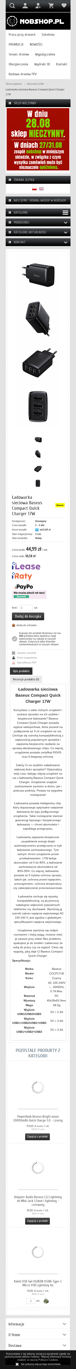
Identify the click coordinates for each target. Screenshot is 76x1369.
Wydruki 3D (42, 64)
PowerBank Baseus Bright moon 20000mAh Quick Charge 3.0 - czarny (38, 1118)
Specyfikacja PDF (26, 662)
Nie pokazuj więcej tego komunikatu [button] (41, 1364)
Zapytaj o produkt (26, 653)
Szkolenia (48, 34)
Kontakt (61, 64)
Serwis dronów (19, 54)
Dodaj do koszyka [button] (28, 616)
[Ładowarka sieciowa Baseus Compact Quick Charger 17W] (38, 275)
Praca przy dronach (22, 34)
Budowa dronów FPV (23, 74)
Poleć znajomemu (27, 657)
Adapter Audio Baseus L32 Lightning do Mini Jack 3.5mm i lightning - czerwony (38, 1201)
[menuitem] (22, 35)
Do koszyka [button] (46, 1301)
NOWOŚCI (36, 44)
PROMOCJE (16, 44)
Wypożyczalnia (45, 54)
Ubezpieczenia (18, 64)
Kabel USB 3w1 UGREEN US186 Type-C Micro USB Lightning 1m (38, 1283)
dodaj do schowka (26, 625)
